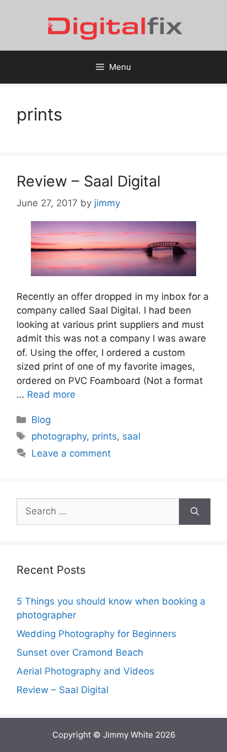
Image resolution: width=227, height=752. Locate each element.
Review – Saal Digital (88, 181)
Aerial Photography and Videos (85, 671)
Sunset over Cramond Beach (80, 652)
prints (104, 436)
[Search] (194, 511)
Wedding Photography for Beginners (96, 633)
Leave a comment (71, 453)
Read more (51, 394)
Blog (41, 419)
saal (131, 436)
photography (59, 436)
